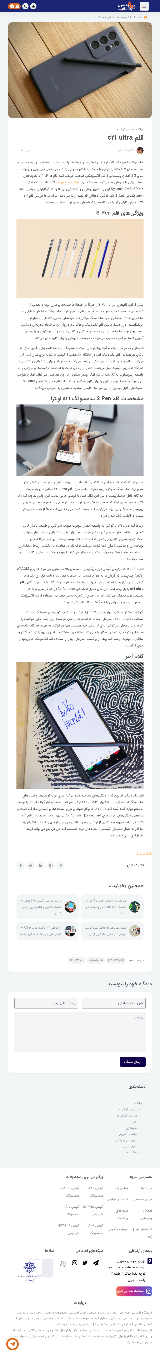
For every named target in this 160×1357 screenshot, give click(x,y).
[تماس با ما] (12, 1344)
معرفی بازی (130, 1146)
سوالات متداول (118, 1229)
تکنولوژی (131, 1127)
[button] (33, 6)
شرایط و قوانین (118, 1199)
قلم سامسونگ (96, 960)
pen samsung (116, 960)
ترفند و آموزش (128, 1133)
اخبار (134, 1121)
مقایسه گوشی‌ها (127, 1115)
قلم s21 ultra (76, 960)
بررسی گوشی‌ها (125, 129)
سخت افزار (130, 1152)
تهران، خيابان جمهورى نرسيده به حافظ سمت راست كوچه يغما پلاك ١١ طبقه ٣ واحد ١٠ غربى (126, 1270)
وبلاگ (139, 129)
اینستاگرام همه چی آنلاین (130, 1291)
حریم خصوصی (142, 1199)
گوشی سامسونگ (67, 182)
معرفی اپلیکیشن (126, 1140)
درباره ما (146, 1188)
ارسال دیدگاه (132, 1061)
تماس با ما (121, 1188)
